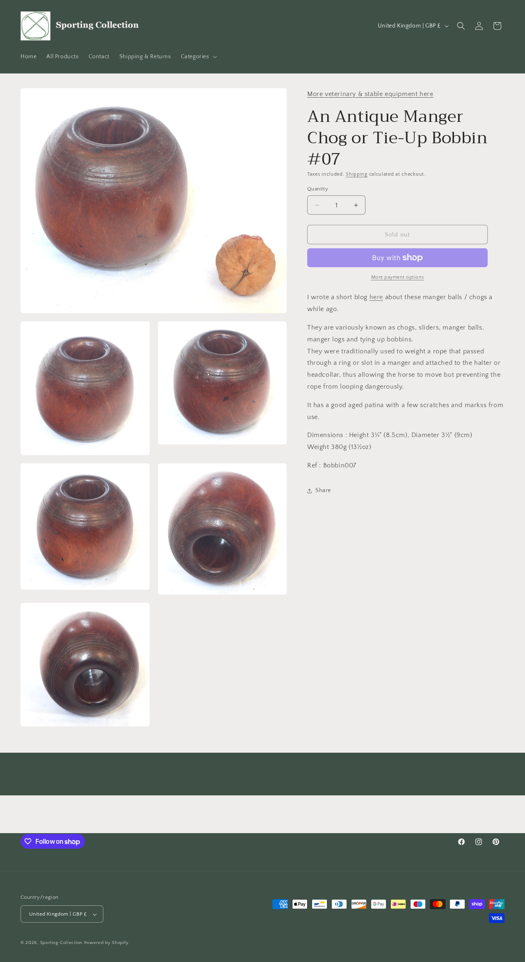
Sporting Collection (62, 943)
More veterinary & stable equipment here (370, 94)
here (376, 297)
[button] (198, 56)
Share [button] (323, 490)
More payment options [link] (397, 277)
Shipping (357, 174)
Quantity (317, 189)
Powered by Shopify (106, 943)
